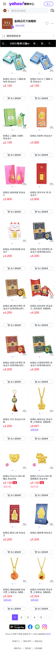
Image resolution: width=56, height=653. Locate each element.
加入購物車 (16, 98)
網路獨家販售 (14, 35)
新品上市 (44, 43)
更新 (48, 633)
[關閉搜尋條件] (8, 10)
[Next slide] (25, 59)
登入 (48, 3)
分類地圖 (38, 648)
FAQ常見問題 (52, 43)
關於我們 (27, 641)
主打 (4, 43)
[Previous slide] (4, 59)
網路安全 (18, 648)
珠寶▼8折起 (36, 43)
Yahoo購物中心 (21, 4)
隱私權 (28, 648)
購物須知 (38, 641)
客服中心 (16, 641)
